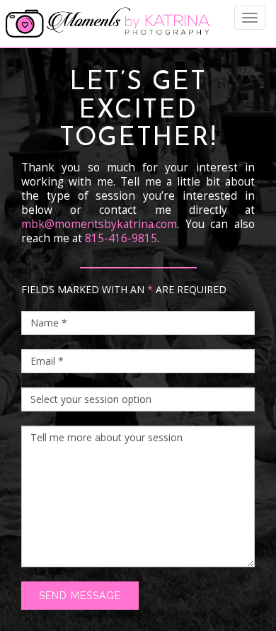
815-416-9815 (121, 238)
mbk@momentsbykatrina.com (99, 224)
